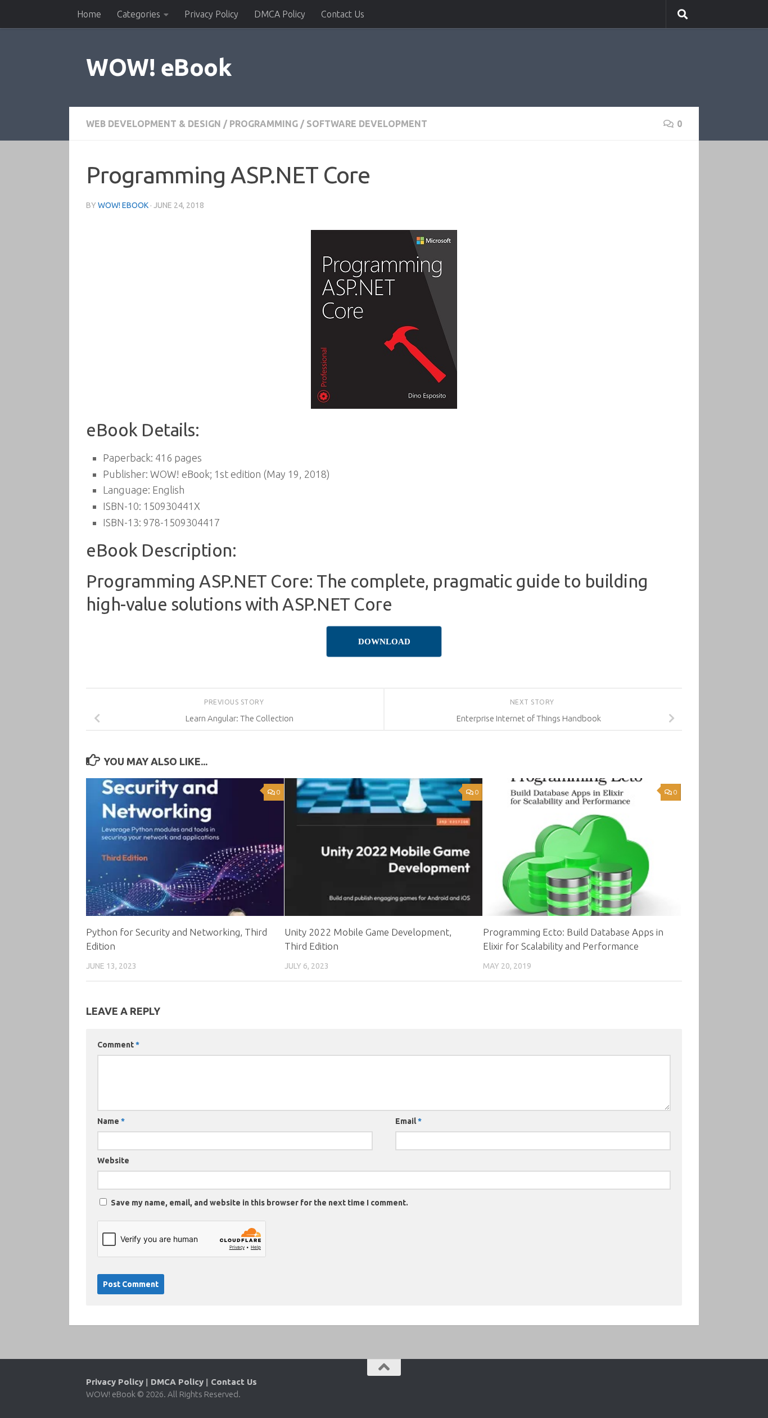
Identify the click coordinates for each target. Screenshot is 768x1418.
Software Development (366, 124)
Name (111, 1121)
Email (408, 1121)
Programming (263, 124)
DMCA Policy (279, 14)
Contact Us (342, 14)
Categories (138, 14)
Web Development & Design (153, 124)
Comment (118, 1044)
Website (113, 1160)
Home (89, 14)
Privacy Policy (211, 14)
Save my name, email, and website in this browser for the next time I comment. (259, 1202)
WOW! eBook (159, 67)
